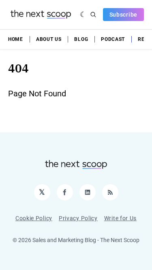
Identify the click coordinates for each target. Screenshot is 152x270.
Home (15, 39)
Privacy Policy (78, 218)
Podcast (113, 39)
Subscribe (123, 14)
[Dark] (83, 15)
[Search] (93, 14)
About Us (49, 39)
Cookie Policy (33, 218)
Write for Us (120, 218)
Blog (81, 39)
